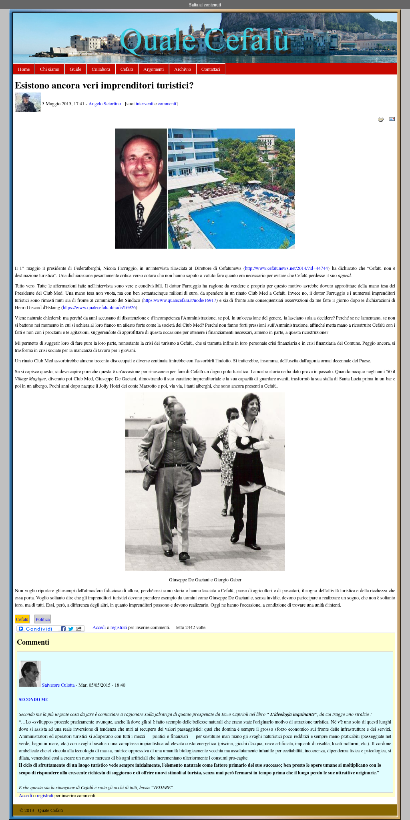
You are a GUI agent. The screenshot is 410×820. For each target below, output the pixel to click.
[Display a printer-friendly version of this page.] (381, 118)
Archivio (182, 69)
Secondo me (33, 699)
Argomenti (153, 69)
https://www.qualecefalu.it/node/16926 (99, 307)
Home (24, 69)
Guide (75, 69)
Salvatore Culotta (58, 684)
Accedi (99, 627)
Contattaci (210, 69)
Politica (43, 619)
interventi (144, 103)
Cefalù (127, 69)
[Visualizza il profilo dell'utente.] (28, 110)
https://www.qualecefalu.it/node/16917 (179, 300)
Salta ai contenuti (205, 4)
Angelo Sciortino (104, 103)
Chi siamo (49, 69)
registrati (119, 627)
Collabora (101, 69)
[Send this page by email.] (392, 118)
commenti (167, 103)
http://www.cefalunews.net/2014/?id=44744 (286, 268)
